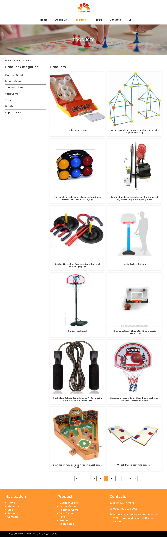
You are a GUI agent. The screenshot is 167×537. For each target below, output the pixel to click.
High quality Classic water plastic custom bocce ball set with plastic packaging (77, 198)
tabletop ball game (77, 130)
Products (80, 19)
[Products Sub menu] (87, 19)
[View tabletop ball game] (77, 99)
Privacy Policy (37, 534)
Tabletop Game (14, 87)
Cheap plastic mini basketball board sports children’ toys (134, 332)
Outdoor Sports (14, 75)
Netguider (57, 534)
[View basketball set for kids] (134, 233)
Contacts (115, 19)
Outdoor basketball (77, 331)
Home (43, 19)
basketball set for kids (135, 264)
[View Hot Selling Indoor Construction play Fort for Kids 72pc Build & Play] (134, 99)
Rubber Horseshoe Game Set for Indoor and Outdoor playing (77, 265)
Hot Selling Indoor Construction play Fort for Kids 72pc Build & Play (134, 131)
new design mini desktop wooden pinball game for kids (77, 466)
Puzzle (9, 106)
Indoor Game (13, 81)
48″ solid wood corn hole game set (134, 465)
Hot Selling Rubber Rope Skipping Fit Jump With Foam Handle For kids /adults (77, 399)
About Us (61, 19)
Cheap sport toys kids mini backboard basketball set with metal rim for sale (134, 399)
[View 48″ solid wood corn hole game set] (134, 433)
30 (129, 478)
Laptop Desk (13, 112)
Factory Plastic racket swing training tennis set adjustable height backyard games (134, 198)
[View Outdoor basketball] (77, 299)
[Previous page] (76, 478)
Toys (8, 100)
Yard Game (12, 93)
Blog (99, 19)
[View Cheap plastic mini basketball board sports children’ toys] (134, 299)
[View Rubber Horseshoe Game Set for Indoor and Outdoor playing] (77, 233)
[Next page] (135, 478)
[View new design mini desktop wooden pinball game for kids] (77, 433)
